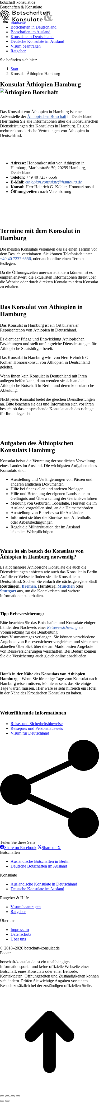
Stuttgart (8, 591)
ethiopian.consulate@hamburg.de (53, 182)
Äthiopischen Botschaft (46, 116)
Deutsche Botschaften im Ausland (39, 866)
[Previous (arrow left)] (2, 1101)
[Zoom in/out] (18, 1096)
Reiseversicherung (62, 627)
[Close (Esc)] (2, 1096)
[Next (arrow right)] (7, 1101)
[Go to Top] (49, 1090)
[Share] (7, 1096)
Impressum (20, 929)
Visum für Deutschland (30, 733)
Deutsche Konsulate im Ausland (37, 889)
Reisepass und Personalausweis (37, 728)
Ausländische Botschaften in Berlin (40, 861)
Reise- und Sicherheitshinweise (37, 723)
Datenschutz (21, 934)
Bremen (29, 586)
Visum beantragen (26, 907)
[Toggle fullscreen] (13, 1096)
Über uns (18, 939)
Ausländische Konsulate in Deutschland (44, 884)
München (66, 586)
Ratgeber (18, 911)
